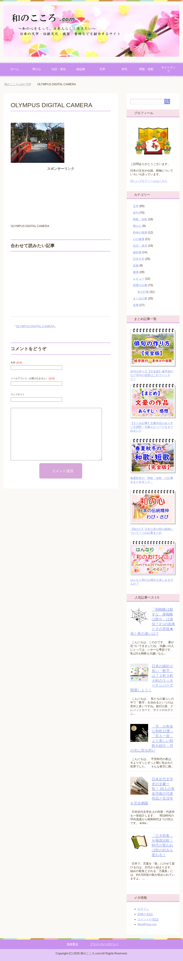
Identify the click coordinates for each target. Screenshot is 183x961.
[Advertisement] (61, 197)
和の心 (36, 69)
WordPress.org (146, 924)
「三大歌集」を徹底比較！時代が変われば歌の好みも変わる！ (162, 845)
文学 (102, 69)
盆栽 (136, 265)
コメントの (148, 919)
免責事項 (72, 944)
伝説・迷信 (58, 69)
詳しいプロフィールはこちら (148, 180)
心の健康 (138, 239)
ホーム (14, 69)
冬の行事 (143, 291)
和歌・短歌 (146, 69)
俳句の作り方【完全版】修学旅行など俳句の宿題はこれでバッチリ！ (151, 375)
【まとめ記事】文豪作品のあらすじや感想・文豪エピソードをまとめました (151, 427)
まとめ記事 (140, 298)
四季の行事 (140, 285)
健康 (136, 272)
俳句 (124, 69)
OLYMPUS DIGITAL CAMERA (35, 326)
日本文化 (138, 258)
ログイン (143, 909)
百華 (136, 305)
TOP (20, 84)
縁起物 (80, 69)
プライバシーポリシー (104, 944)
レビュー (138, 278)
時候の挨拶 (140, 232)
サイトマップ (168, 69)
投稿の (145, 914)
